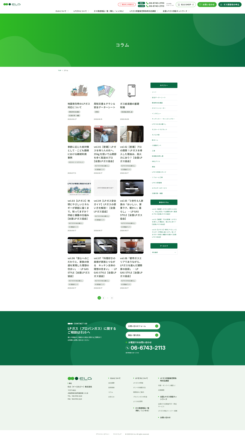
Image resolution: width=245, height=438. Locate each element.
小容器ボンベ (156, 145)
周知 (153, 167)
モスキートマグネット (159, 129)
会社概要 (111, 383)
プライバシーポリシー (102, 434)
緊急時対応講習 (157, 103)
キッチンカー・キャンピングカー (163, 119)
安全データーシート (159, 97)
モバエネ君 (156, 135)
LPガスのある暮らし (159, 124)
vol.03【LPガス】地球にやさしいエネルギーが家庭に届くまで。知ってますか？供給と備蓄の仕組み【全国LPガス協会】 (164, 233)
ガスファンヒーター (159, 108)
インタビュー (156, 113)
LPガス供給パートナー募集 (167, 411)
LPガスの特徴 (138, 383)
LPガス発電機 (157, 183)
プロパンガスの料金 (140, 397)
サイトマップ (117, 434)
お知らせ (111, 397)
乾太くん (155, 140)
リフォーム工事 (157, 177)
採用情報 (111, 387)
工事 (153, 151)
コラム (110, 392)
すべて (154, 92)
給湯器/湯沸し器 (157, 156)
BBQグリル (156, 161)
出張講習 (161, 390)
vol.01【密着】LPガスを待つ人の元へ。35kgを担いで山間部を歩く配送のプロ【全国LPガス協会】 (164, 211)
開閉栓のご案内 (138, 392)
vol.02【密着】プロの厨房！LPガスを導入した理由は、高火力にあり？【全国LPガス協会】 (164, 221)
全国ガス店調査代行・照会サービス (167, 405)
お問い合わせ (165, 417)
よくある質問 (137, 401)
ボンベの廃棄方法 (139, 387)
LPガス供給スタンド (159, 172)
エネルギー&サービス (159, 188)
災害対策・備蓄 (157, 193)
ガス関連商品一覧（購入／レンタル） (142, 409)
